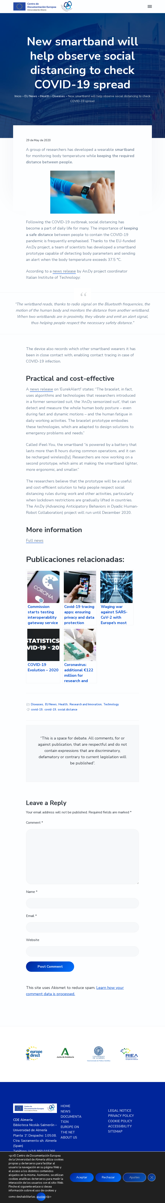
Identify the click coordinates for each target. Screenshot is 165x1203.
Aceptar (81, 1177)
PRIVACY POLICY (121, 1116)
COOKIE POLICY (120, 1121)
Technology (111, 704)
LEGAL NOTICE (119, 1110)
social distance (67, 710)
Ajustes (134, 1177)
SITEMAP (115, 1131)
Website (32, 940)
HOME (65, 1106)
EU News (30, 96)
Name (31, 891)
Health (44, 96)
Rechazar (108, 1177)
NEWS (65, 1111)
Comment (34, 822)
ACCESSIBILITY (120, 1126)
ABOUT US (69, 1137)
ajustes (41, 1197)
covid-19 (37, 710)
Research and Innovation (86, 704)
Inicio (18, 96)
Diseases (58, 96)
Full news (34, 540)
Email (31, 916)
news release (64, 271)
